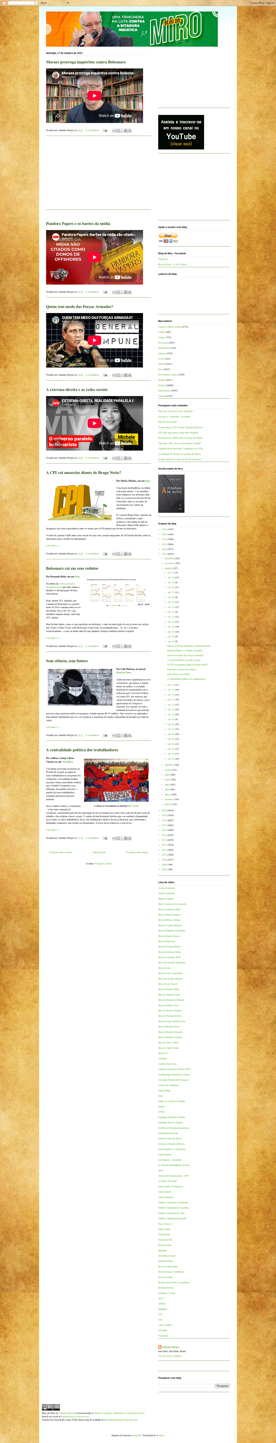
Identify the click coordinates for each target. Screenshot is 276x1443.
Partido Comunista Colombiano (173, 1202)
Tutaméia (162, 1309)
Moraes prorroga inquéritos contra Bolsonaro (86, 62)
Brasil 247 (163, 1053)
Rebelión (162, 1250)
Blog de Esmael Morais (169, 946)
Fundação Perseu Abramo (170, 1122)
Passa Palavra (164, 1223)
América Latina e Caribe (169, 326)
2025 (164, 534)
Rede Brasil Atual (166, 1255)
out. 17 (171, 641)
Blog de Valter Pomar (168, 1047)
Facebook (162, 259)
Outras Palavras (165, 1197)
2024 (164, 539)
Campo (161, 331)
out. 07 (171, 728)
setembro (169, 764)
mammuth (136, 1435)
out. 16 (171, 684)
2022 (164, 549)
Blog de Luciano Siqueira (170, 978)
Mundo (161, 380)
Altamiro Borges (170, 1347)
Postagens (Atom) (103, 863)
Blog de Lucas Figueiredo (170, 973)
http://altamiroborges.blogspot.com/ (121, 1419)
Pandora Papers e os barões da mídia (78, 223)
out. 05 (171, 738)
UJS (160, 1319)
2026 (164, 529)
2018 (164, 820)
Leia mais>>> (52, 545)
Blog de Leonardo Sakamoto (171, 962)
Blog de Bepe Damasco (169, 914)
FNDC (161, 1111)
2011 (164, 854)
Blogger (160, 1435)
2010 (164, 859)
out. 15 (171, 689)
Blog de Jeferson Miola (169, 951)
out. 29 (171, 582)
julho (167, 774)
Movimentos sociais (167, 374)
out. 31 (171, 572)
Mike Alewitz (133, 805)
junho (168, 779)
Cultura (161, 337)
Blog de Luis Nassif (167, 983)
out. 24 (171, 607)
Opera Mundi (164, 1191)
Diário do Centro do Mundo (171, 1101)
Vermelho (67, 761)
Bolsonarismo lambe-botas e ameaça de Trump (180, 437)
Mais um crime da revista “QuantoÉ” (175, 411)
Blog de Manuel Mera (168, 989)
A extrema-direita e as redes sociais (77, 389)
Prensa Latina (164, 1244)
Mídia (161, 363)
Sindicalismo (164, 390)
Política (161, 385)
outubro (169, 568)
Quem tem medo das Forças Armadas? (79, 306)
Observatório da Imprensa (170, 1186)
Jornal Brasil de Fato (168, 1133)
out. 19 (171, 631)
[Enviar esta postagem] (105, 130)
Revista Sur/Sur (165, 1287)
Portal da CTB (165, 1239)
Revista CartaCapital (168, 1266)
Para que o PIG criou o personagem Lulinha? (179, 443)
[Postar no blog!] (118, 131)
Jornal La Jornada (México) (171, 1143)
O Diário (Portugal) (167, 1180)
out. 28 (171, 587)
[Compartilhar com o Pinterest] (130, 131)
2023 (164, 544)
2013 (164, 844)
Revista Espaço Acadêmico (171, 1271)
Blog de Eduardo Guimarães (171, 930)
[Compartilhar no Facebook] (126, 131)
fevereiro (169, 799)
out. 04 (171, 743)
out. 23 (171, 611)
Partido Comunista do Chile (171, 1213)
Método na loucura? (167, 421)
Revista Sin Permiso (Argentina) (173, 1282)
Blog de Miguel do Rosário (171, 999)
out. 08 (171, 724)
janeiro (168, 804)
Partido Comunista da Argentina (173, 1207)
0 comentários (92, 130)
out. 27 (171, 592)
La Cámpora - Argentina (169, 1159)
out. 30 (171, 577)
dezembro (170, 558)
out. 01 (171, 758)
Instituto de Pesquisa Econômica (173, 1127)
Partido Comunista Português (172, 1218)
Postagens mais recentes (60, 852)
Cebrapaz (162, 1058)
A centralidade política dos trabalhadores (82, 750)
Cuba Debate (164, 1090)
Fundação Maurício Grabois (171, 1117)
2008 (164, 869)
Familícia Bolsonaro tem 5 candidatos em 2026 (180, 448)
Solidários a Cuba (166, 1293)
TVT (160, 1314)
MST (160, 1170)
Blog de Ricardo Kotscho (170, 1031)
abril (167, 789)
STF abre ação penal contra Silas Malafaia (178, 432)
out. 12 (171, 704)
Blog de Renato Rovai (168, 1026)
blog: (148, 480)
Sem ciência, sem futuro (67, 661)
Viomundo (163, 1335)
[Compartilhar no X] (122, 131)
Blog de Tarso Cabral (168, 1042)
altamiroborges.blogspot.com (75, 1416)
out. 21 (171, 621)
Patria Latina (164, 1229)
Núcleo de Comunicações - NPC (173, 1175)
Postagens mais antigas (137, 852)
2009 (164, 864)
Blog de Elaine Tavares (169, 935)
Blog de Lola (164, 967)
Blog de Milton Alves (168, 1005)
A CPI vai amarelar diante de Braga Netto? (83, 472)
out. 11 (171, 709)
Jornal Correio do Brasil (169, 1138)
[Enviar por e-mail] (114, 131)
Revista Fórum (165, 1277)
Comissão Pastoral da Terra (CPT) (174, 1069)
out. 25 (171, 601)
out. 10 (171, 714)
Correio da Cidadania (168, 1085)
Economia (163, 342)
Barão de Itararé (165, 898)
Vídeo (161, 395)
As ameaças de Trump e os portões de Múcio (179, 453)
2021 (164, 553)
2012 (164, 849)
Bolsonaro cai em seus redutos (72, 568)
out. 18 (171, 636)
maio (167, 784)
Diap (160, 1095)
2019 (164, 815)
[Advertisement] (98, 175)
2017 (164, 825)
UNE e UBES (165, 1324)
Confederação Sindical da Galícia (174, 1074)
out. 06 (171, 734)
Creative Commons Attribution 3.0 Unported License (119, 1413)
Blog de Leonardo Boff (169, 957)
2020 (164, 810)
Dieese (161, 1106)
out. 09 (171, 719)
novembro (170, 563)
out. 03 (171, 748)
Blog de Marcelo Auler (169, 994)
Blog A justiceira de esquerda (172, 903)
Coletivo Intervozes (167, 1063)
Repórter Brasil (165, 1260)
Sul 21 (161, 1298)
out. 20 (171, 626)
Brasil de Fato (123, 672)
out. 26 (171, 597)
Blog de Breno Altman (169, 919)
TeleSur (161, 1303)
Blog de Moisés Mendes (170, 1010)
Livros (161, 358)
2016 (164, 829)
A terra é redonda (166, 887)
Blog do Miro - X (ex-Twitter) (172, 264)
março (168, 794)
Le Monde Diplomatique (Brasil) (174, 1165)
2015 (164, 835)
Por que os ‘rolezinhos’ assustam (174, 416)
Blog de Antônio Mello (169, 909)
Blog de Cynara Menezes (170, 925)
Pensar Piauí (164, 1234)
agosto (168, 769)
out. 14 (171, 694)
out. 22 (171, 616)
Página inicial (99, 852)
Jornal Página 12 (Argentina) (172, 1149)
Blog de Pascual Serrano (170, 1015)
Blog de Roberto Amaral (170, 1037)
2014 (164, 839)
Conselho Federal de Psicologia (173, 1079)
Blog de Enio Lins (167, 941)
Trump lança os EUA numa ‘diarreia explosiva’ (180, 427)
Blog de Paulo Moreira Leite (171, 1021)
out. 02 (171, 753)
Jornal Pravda (164, 1154)
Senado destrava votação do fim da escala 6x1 (180, 459)
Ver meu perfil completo (169, 1355)
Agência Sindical (166, 893)
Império (162, 353)
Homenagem (164, 347)
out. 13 (171, 699)
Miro (160, 369)
